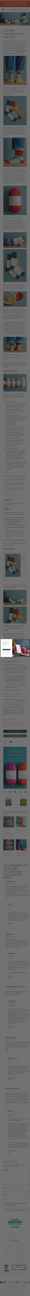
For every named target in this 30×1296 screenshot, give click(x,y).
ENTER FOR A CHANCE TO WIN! (6, 649)
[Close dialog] (28, 639)
